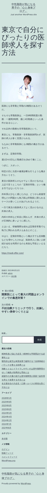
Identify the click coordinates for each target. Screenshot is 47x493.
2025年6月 (7, 409)
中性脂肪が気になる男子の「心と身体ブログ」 (23, 8)
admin (10, 273)
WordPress (26, 483)
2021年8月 (6, 428)
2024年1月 (6, 424)
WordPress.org (8, 460)
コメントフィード (9, 457)
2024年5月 (7, 413)
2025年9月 (7, 402)
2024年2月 (7, 420)
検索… (4, 333)
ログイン (6, 449)
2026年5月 (7, 398)
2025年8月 (7, 405)
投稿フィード (7, 453)
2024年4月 (7, 416)
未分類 (14, 276)
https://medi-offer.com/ (13, 253)
